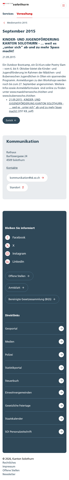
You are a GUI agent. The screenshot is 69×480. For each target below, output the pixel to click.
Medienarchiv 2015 (17, 22)
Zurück (9, 120)
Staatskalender (14, 418)
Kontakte (12, 167)
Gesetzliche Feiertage (17, 405)
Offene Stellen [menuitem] (11, 470)
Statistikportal (13, 367)
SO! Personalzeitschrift (18, 431)
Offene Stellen (17, 276)
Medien (9, 341)
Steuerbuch (12, 380)
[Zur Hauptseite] (16, 4)
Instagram (19, 253)
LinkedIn (18, 261)
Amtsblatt (14, 287)
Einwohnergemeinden (18, 392)
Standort (15, 187)
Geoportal (11, 328)
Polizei (9, 354)
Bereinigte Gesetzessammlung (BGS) (30, 299)
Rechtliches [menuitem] (9, 462)
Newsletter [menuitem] (9, 474)
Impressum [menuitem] (9, 466)
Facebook (19, 237)
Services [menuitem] (8, 13)
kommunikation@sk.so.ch (25, 177)
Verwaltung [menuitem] (24, 13)
